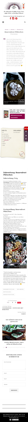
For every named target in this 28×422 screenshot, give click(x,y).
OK (10, 419)
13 (20, 347)
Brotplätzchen (7, 291)
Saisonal (12, 29)
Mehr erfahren (15, 419)
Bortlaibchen (20, 289)
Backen (6, 29)
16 (24, 347)
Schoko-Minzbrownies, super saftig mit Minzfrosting (14, 343)
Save (20, 302)
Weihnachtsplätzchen (8, 294)
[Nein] (26, 417)
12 (18, 347)
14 (21, 347)
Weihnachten (20, 29)
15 (23, 347)
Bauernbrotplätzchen (8, 289)
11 (17, 347)
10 (16, 347)
